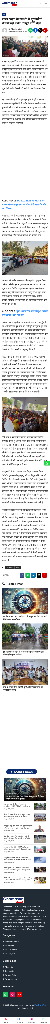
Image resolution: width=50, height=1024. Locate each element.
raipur (18, 567)
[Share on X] (39, 575)
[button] (40, 3)
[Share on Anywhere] (44, 575)
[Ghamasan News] (9, 3)
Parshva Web (40, 1005)
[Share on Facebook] (22, 575)
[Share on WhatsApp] (27, 575)
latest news (9, 567)
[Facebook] (30, 30)
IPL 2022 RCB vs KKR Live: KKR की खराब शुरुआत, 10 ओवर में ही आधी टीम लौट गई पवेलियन (24, 204)
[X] (40, 30)
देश (4, 14)
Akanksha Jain (16, 29)
